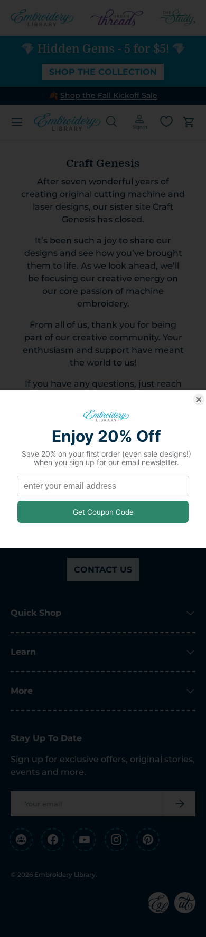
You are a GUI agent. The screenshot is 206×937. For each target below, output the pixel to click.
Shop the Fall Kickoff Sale (108, 95)
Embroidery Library (65, 875)
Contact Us (103, 570)
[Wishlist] (166, 121)
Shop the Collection (103, 72)
